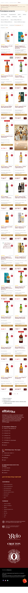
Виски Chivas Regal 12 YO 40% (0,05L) (6, 378)
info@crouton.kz (6, 470)
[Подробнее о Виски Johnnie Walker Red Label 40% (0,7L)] (7, 97)
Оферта (5, 507)
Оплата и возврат (7, 503)
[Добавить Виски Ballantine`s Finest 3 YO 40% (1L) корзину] (25, 359)
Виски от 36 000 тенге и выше (19, 21)
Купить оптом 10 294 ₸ (21, 355)
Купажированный (12, 14)
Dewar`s (10, 172)
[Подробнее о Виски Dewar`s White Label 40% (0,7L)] (21, 157)
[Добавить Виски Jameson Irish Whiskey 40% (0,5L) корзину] (11, 329)
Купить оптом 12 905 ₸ (7, 355)
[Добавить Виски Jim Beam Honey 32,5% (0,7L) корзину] (11, 148)
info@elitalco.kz (6, 442)
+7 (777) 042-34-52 (6, 437)
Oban (9, 51)
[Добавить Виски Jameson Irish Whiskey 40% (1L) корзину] (25, 299)
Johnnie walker (7, 112)
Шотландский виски (7, 488)
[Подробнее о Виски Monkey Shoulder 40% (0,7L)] (7, 66)
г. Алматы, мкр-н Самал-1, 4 (8, 452)
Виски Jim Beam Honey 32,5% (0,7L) (7, 137)
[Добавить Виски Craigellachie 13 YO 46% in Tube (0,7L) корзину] (25, 269)
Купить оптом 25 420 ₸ (21, 54)
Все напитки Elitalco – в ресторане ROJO (9, 5)
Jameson (23, 292)
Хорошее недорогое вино (9, 492)
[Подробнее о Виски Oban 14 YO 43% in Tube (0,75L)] (7, 36)
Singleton (24, 51)
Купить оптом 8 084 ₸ (7, 325)
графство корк (7, 232)
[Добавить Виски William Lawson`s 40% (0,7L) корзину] (11, 209)
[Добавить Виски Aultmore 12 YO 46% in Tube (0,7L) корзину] (25, 239)
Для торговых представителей (11, 477)
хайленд (7, 51)
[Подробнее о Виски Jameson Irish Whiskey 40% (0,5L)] (7, 307)
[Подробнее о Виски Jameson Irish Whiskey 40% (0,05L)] (21, 308)
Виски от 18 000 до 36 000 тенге (6, 21)
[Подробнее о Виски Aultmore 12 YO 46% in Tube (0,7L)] (21, 217)
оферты (24, 575)
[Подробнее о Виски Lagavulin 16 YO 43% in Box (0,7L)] (21, 97)
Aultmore (24, 232)
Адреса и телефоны (7, 505)
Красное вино (6, 493)
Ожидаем (11, 57)
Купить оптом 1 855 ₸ (7, 385)
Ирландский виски (7, 490)
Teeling (23, 202)
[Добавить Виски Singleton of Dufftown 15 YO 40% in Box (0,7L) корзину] (11, 269)
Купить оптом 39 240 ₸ (7, 265)
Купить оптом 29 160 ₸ (21, 235)
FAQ (4, 516)
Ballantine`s (21, 352)
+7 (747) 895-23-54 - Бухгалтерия (9, 440)
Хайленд (24, 14)
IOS (6, 527)
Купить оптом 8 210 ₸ (7, 114)
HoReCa (5, 511)
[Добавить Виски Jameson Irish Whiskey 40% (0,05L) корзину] (25, 329)
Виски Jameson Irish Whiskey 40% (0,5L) (6, 317)
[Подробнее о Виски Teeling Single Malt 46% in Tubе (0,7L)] (21, 187)
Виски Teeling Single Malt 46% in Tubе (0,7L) (20, 197)
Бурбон (19, 14)
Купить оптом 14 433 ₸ (21, 295)
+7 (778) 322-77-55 (6, 435)
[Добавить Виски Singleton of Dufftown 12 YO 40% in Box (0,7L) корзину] (25, 58)
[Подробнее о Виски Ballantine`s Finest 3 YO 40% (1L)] (21, 337)
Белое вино (6, 495)
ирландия (17, 202)
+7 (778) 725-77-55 (6, 433)
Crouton (7, 422)
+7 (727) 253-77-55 (6, 430)
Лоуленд (2, 16)
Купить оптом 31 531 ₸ (21, 265)
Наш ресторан (7, 54)
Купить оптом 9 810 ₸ (7, 144)
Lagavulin (23, 112)
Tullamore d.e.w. (3, 233)
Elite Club (5, 513)
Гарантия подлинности (8, 509)
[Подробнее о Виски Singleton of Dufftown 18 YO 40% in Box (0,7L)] (7, 277)
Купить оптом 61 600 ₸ (21, 114)
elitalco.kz (5, 445)
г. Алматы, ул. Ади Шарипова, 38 (9, 428)
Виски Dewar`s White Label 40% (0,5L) (6, 167)
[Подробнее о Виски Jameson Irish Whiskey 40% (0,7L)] (7, 338)
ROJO (20, 418)
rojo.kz (4, 460)
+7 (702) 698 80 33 (6, 455)
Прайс (5, 515)
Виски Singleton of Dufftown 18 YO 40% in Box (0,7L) (6, 288)
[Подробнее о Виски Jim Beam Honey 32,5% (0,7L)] (7, 127)
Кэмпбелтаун (14, 16)
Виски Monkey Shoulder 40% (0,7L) (7, 76)
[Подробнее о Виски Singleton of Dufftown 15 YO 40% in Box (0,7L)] (7, 245)
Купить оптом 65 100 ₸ (7, 295)
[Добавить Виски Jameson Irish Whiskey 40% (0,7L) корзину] (11, 359)
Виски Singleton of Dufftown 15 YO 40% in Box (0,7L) (6, 258)
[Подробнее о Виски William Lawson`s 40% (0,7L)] (7, 187)
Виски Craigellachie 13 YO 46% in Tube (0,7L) (20, 257)
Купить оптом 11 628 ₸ (7, 235)
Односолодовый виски (8, 486)
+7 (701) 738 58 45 (6, 467)
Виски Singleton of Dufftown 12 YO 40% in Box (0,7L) (20, 47)
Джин (5, 497)
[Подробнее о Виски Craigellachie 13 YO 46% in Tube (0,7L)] (21, 247)
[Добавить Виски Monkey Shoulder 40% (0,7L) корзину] (11, 88)
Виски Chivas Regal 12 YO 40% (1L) (20, 378)
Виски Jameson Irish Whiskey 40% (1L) (20, 287)
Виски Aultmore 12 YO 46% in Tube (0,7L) (20, 227)
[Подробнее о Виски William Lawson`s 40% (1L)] (21, 66)
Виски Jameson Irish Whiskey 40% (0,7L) (6, 348)
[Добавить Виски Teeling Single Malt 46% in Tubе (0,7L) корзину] (25, 209)
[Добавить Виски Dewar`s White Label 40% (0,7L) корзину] (25, 179)
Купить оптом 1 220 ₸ (21, 325)
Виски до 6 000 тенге (4, 19)
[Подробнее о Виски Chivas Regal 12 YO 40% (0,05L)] (7, 368)
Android (8, 527)
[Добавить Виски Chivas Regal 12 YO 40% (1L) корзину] (25, 389)
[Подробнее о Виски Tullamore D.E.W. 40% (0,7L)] (7, 217)
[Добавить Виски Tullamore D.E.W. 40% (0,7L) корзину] (11, 239)
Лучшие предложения (8, 484)
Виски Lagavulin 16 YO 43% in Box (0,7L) (20, 107)
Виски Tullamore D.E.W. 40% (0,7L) (6, 227)
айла (20, 112)
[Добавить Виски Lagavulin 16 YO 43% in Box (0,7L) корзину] (25, 118)
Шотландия (3, 51)
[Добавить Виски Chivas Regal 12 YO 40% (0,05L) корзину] (11, 389)
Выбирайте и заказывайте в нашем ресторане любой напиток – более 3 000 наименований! (13, 7)
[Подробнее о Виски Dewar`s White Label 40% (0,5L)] (7, 157)
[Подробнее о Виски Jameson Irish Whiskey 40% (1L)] (21, 277)
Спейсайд (8, 16)
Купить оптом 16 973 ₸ (7, 84)
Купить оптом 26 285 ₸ (21, 385)
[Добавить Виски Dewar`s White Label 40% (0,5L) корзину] (11, 179)
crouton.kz (5, 472)
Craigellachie (17, 263)
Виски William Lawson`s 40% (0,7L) (6, 197)
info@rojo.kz (5, 457)
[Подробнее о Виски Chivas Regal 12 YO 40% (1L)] (21, 368)
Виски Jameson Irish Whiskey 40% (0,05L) (20, 318)
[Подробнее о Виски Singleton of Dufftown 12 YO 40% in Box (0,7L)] (21, 36)
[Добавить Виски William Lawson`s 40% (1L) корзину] (25, 88)
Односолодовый (4, 14)
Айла (20, 16)
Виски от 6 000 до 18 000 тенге (16, 19)
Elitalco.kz (4, 420)
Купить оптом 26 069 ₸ (21, 205)
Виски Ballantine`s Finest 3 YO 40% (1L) (20, 348)
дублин (20, 202)
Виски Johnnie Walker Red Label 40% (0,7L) (6, 107)
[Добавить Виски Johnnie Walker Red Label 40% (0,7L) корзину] (11, 118)
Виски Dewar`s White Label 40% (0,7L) (20, 167)
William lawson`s (22, 81)
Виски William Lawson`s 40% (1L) (19, 76)
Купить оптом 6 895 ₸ (7, 205)
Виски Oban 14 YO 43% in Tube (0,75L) (6, 47)
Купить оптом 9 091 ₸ (21, 84)
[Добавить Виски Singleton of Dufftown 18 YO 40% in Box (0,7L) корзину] (11, 299)
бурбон (2, 142)
